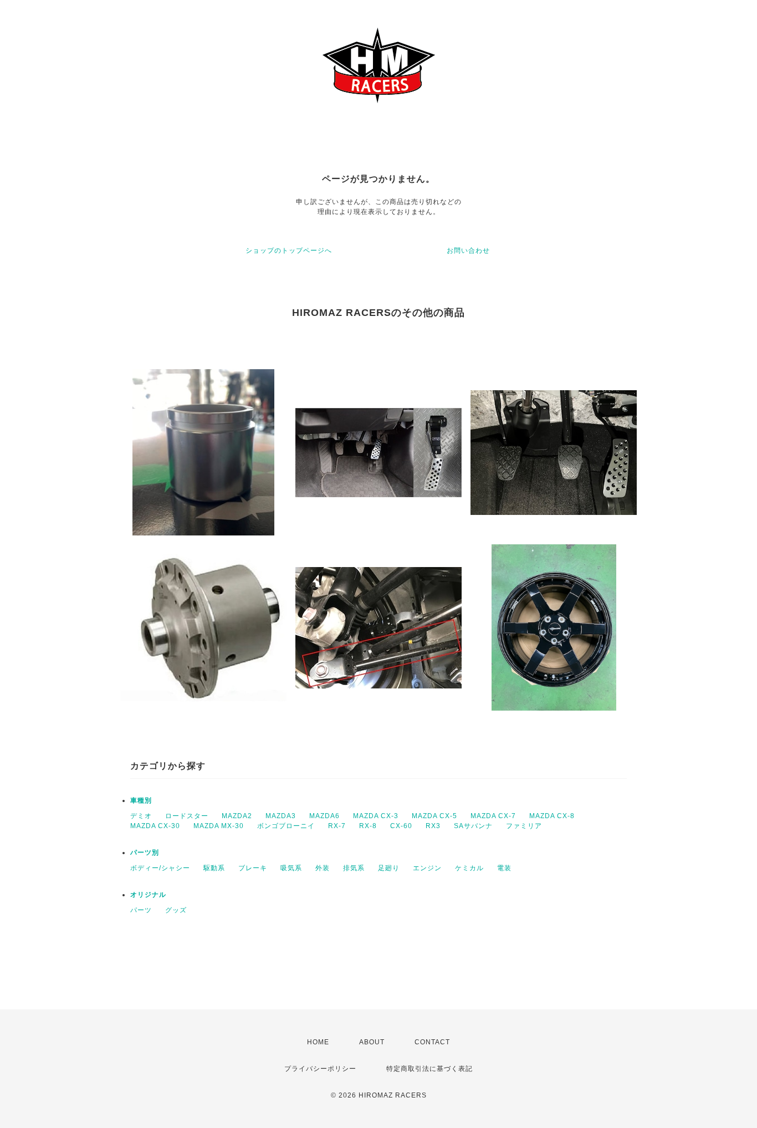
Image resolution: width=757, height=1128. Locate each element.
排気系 (354, 868)
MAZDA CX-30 (155, 826)
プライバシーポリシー (320, 1069)
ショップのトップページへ (288, 250)
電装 (504, 868)
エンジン (427, 868)
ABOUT (372, 1042)
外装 (322, 868)
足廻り (389, 868)
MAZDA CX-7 (493, 816)
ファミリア (524, 826)
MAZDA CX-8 (552, 816)
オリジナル (148, 895)
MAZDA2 (237, 816)
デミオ (141, 816)
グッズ (176, 910)
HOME (318, 1042)
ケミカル (469, 868)
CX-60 (401, 826)
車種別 (141, 800)
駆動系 (214, 868)
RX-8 (368, 826)
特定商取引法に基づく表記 (429, 1069)
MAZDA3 (280, 816)
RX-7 (337, 826)
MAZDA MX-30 (218, 826)
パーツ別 (144, 852)
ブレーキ (252, 868)
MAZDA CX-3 (375, 816)
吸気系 (291, 868)
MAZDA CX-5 (434, 816)
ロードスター (186, 816)
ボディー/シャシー (160, 868)
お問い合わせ (468, 250)
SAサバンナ (473, 826)
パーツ (141, 910)
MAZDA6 (324, 816)
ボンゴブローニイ (286, 826)
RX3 (433, 826)
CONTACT (432, 1042)
